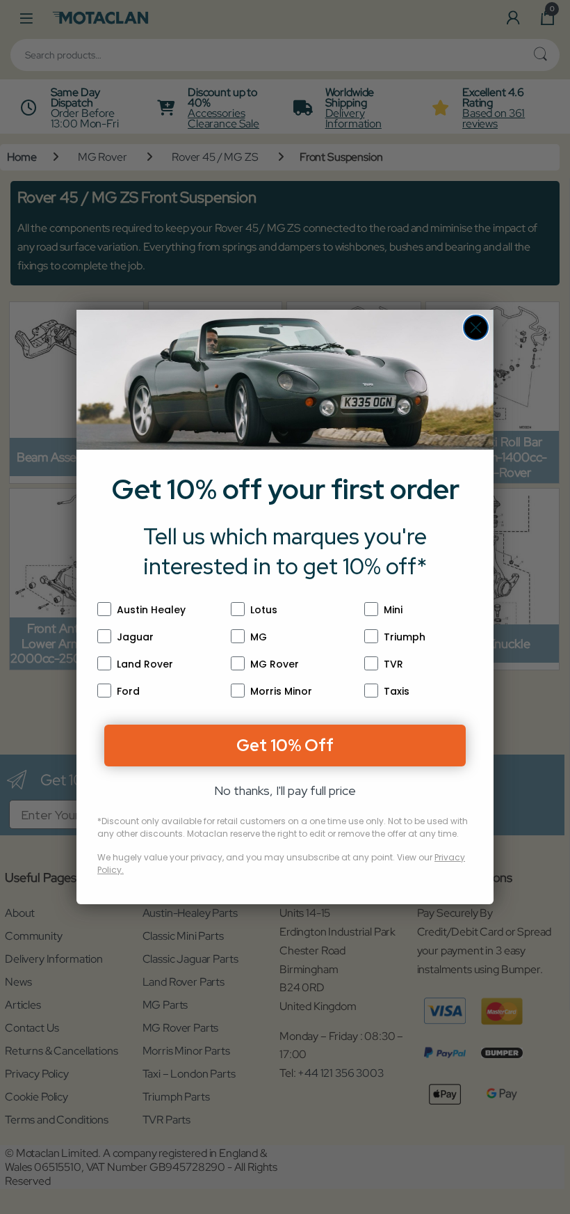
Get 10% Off (285, 745)
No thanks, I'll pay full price (285, 790)
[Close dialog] (476, 327)
